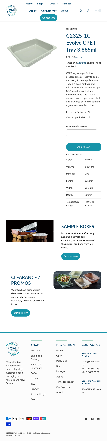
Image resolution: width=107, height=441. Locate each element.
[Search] (80, 10)
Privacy (35, 388)
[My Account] (88, 10)
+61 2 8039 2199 (90, 368)
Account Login (38, 394)
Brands (60, 366)
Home (29, 3)
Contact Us (48, 17)
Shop (40, 3)
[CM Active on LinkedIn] (98, 418)
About (64, 10)
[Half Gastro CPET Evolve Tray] (32, 52)
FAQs (34, 373)
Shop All (35, 350)
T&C (33, 383)
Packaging (61, 360)
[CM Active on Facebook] (92, 418)
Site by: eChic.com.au (42, 433)
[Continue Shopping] (96, 10)
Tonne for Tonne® (65, 381)
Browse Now (71, 256)
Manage (66, 3)
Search (34, 399)
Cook (52, 3)
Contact (35, 378)
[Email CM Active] (86, 418)
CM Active (15, 433)
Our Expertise (49, 10)
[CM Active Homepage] (13, 355)
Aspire (33, 10)
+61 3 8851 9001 (90, 372)
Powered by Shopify (13, 435)
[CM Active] (11, 10)
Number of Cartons (76, 126)
